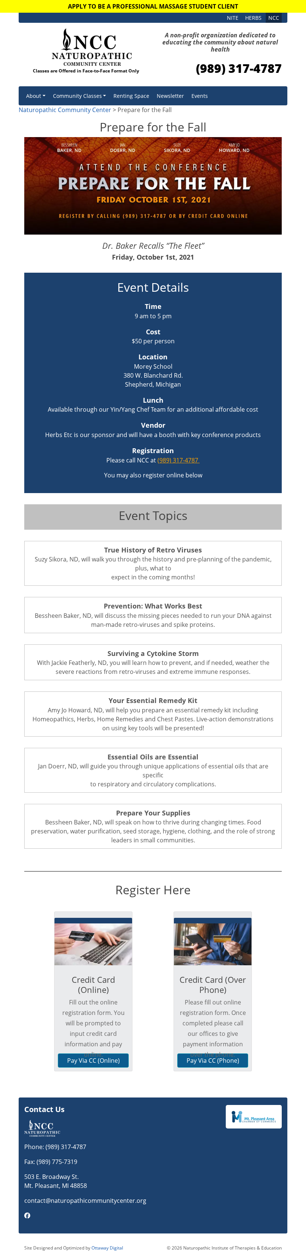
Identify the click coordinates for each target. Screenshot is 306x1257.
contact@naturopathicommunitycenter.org (85, 1200)
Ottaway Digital (107, 1248)
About (33, 95)
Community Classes (77, 95)
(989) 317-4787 (239, 68)
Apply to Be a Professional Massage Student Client (153, 6)
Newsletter (170, 95)
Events (199, 95)
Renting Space (131, 95)
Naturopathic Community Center (65, 110)
